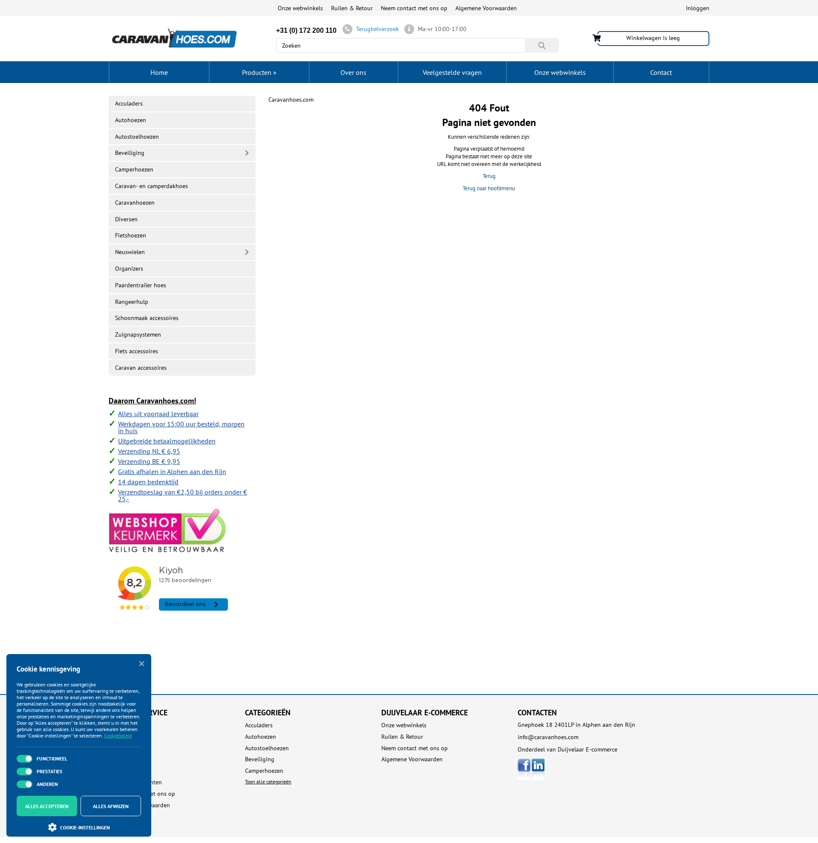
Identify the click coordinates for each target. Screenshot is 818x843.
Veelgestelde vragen (452, 72)
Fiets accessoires (136, 351)
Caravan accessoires (141, 367)
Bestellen (120, 736)
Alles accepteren (47, 806)
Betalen (118, 748)
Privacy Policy (126, 816)
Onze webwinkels (300, 8)
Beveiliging (129, 153)
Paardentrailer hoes (140, 285)
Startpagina (124, 725)
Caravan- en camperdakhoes (151, 186)
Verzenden (122, 759)
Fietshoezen (130, 235)
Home (159, 72)
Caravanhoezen (135, 202)
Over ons (353, 72)
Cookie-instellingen (85, 827)
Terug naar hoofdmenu (489, 188)
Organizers (129, 268)
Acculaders (129, 103)
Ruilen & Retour (352, 8)
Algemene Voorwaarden (486, 8)
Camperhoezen (134, 169)
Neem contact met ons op (414, 8)
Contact (661, 72)
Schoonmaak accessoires (147, 318)
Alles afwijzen (111, 806)
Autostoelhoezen (137, 136)
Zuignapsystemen (138, 334)
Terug (489, 176)
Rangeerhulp (131, 302)
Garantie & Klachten (135, 782)
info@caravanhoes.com (548, 737)
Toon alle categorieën (268, 781)
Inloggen (697, 8)
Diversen (126, 219)
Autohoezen (130, 120)
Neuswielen (130, 252)
